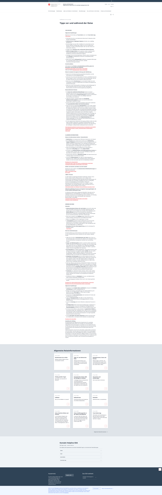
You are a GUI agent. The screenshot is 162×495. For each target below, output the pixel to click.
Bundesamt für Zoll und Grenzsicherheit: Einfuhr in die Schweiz (77, 283)
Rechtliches (66, 492)
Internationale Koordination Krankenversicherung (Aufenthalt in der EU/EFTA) (80, 127)
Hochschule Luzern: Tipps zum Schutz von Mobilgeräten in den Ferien (79, 163)
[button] (52, 11)
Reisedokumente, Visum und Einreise (80, 69)
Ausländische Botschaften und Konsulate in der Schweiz (76, 68)
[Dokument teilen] (113, 14)
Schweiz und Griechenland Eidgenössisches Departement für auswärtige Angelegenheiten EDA (76, 5)
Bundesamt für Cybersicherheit (71, 162)
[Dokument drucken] (111, 14)
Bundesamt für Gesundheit (70, 319)
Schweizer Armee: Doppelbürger (71, 199)
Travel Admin (67, 36)
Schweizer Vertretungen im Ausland (88, 477)
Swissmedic (67, 130)
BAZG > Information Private (70, 171)
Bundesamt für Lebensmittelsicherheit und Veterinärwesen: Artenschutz (79, 282)
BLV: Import (67, 172)
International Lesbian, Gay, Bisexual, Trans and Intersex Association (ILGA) (80, 186)
